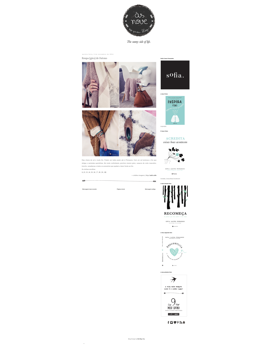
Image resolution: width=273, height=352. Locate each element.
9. (102, 172)
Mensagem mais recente (89, 189)
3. (87, 172)
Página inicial (121, 189)
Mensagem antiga (150, 189)
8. (100, 172)
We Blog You (141, 339)
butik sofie (153, 175)
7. (97, 172)
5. (92, 172)
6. (94, 172)
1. (82, 172)
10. (105, 172)
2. (84, 172)
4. (89, 172)
